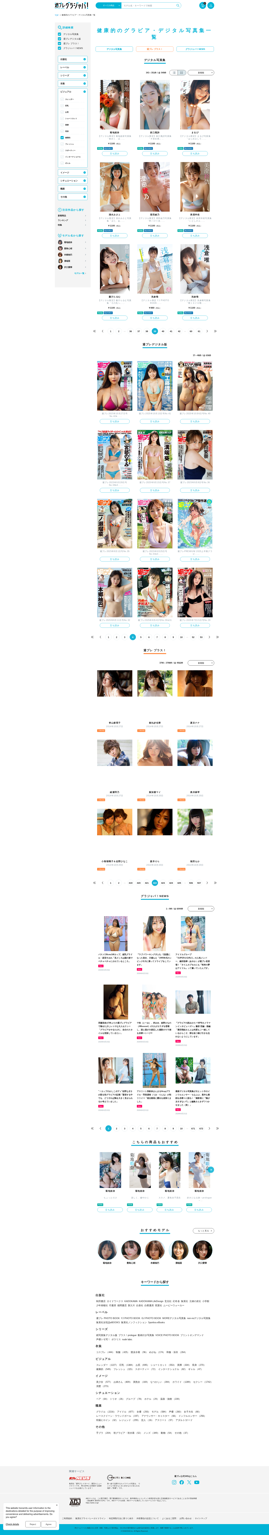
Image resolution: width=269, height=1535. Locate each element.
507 (199, 883)
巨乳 (67, 106)
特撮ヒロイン (107, 1420)
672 (201, 1128)
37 (138, 331)
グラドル (106, 1411)
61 (199, 331)
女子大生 (192, 1411)
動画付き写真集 (146, 1335)
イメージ (64, 172)
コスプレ (105, 1352)
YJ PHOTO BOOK (130, 1318)
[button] (211, 1170)
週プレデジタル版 (72, 39)
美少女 (104, 1382)
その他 (63, 197)
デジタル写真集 (71, 34)
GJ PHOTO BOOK (151, 1318)
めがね (157, 1352)
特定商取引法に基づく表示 (121, 1518)
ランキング (63, 220)
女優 (143, 1411)
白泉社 (139, 1305)
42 (179, 331)
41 (171, 331)
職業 (62, 188)
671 (193, 1128)
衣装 (62, 83)
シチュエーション (69, 180)
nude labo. (127, 1339)
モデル (160, 1411)
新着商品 (62, 215)
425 (179, 883)
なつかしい (160, 1382)
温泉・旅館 (170, 1399)
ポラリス (116, 1339)
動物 (167, 1433)
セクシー (203, 1382)
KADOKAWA (131, 1301)
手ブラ (104, 1433)
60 (191, 331)
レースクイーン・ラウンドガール (118, 1416)
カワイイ (182, 1382)
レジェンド (129, 1420)
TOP (57, 15)
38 (147, 331)
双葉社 (158, 1305)
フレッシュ (69, 144)
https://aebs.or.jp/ (92, 1503)
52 (193, 637)
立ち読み (115, 153)
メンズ (152, 1433)
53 (201, 637)
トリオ (117, 1399)
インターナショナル (73, 157)
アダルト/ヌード (184, 1420)
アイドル (126, 1411)
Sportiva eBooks (156, 1322)
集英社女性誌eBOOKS (108, 1322)
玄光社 (168, 1301)
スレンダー (69, 99)
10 (181, 637)
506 (191, 883)
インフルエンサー (192, 1416)
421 (147, 883)
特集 (60, 225)
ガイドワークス (115, 1301)
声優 (176, 1411)
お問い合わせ (185, 1518)
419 (130, 883)
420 (139, 883)
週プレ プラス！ (71, 43)
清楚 (103, 1386)
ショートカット (71, 118)
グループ (134, 1399)
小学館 (205, 1301)
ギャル (67, 163)
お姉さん (122, 1382)
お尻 (67, 112)
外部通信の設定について (148, 1518)
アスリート (164, 1420)
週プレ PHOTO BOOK (108, 1318)
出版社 (63, 59)
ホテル (151, 1399)
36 (130, 331)
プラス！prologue (127, 1335)
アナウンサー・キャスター (159, 1416)
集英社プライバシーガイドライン (90, 1518)
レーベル (64, 67)
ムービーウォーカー (173, 1305)
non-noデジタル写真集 (198, 1318)
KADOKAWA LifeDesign (151, 1301)
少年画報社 (102, 1305)
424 (171, 883)
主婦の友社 (195, 1301)
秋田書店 (101, 1301)
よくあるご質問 (169, 1518)
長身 (67, 131)
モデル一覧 (79, 273)
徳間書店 (122, 1305)
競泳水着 (139, 1352)
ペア (102, 1399)
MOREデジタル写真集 (174, 1318)
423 (163, 883)
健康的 (67, 138)
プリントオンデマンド (192, 1335)
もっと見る (203, 1231)
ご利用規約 (67, 1518)
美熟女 (141, 1382)
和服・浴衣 (176, 1352)
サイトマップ (201, 1518)
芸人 (147, 1420)
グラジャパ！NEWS (73, 48)
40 (163, 331)
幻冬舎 (176, 1301)
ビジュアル (65, 91)
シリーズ (64, 75)
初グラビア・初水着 (127, 1433)
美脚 (67, 125)
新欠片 (131, 1305)
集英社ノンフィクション (134, 1322)
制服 (123, 1352)
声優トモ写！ (103, 1339)
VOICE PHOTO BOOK (167, 1335)
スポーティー (70, 150)
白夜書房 (149, 1305)
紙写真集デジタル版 (106, 1335)
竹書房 (112, 1305)
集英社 (184, 1301)
